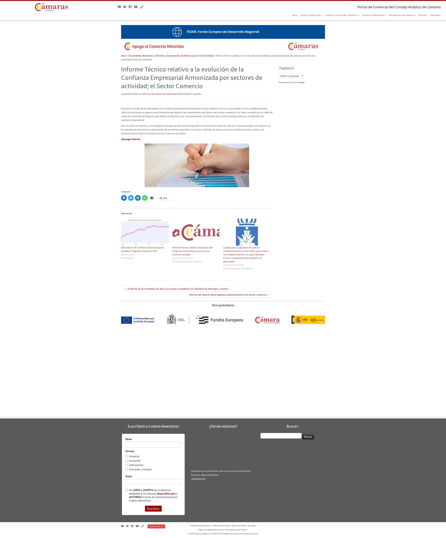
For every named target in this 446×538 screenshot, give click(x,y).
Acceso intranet (156, 526)
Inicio (294, 15)
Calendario (435, 15)
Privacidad (233, 533)
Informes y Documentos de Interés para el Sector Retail (184, 55)
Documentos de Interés (141, 55)
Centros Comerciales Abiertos (341, 15)
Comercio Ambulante (373, 15)
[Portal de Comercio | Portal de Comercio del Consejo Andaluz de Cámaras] (51, 7)
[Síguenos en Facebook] (131, 7)
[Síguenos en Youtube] (137, 7)
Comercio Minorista (310, 15)
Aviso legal (252, 525)
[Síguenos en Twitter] (126, 7)
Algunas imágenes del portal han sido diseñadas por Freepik (223, 529)
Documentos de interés (401, 15)
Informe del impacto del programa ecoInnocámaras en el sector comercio (229, 294)
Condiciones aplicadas (249, 533)
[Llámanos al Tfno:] (142, 7)
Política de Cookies (238, 525)
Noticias (422, 15)
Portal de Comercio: (203, 525)
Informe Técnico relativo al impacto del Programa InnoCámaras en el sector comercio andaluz (192, 251)
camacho (197, 94)
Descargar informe (130, 139)
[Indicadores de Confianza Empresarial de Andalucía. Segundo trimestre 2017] (145, 232)
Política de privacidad (221, 525)
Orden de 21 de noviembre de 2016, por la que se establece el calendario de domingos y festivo (176, 288)
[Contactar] (120, 7)
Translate (301, 82)
